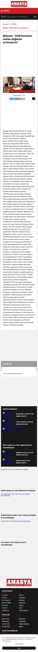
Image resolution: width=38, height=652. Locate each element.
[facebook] (11, 99)
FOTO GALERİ (6, 600)
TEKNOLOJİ (5, 610)
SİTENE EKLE (6, 626)
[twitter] (13, 99)
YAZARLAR (22, 621)
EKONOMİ (22, 598)
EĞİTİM (4, 598)
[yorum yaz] (23, 99)
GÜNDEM (13, 24)
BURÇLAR (22, 619)
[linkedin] (16, 99)
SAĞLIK (21, 605)
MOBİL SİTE (5, 619)
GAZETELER (5, 624)
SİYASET (5, 608)
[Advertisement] (20, 61)
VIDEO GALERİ (23, 610)
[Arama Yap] (35, 17)
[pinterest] (18, 99)
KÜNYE (21, 626)
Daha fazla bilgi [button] (19, 644)
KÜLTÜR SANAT (6, 603)
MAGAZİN (22, 603)
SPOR (21, 608)
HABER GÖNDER (24, 624)
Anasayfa (6, 24)
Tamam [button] (19, 648)
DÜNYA (21, 595)
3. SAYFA (5, 595)
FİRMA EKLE (5, 621)
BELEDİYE (5, 605)
